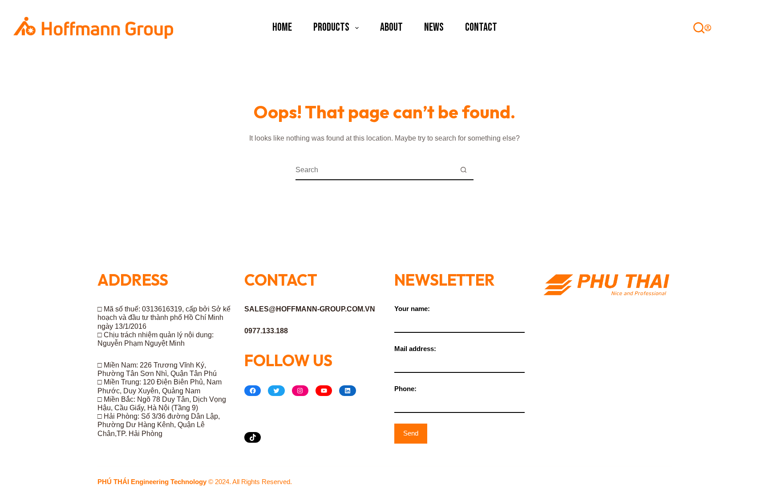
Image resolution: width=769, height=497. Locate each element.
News (434, 27)
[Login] (707, 27)
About (391, 27)
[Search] (698, 27)
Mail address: (415, 348)
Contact (481, 27)
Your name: (412, 308)
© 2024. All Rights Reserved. (194, 481)
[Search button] (463, 170)
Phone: (405, 388)
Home (282, 27)
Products (331, 27)
